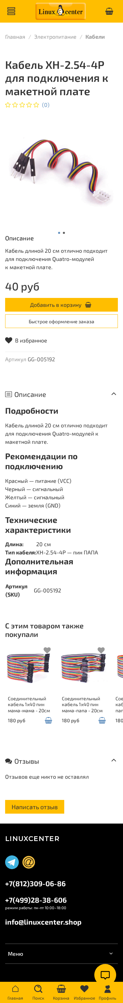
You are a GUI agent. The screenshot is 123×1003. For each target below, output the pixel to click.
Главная (15, 36)
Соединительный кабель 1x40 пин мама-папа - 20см (82, 704)
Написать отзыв (35, 807)
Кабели (95, 36)
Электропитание (55, 36)
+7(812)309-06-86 (35, 883)
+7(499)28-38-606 (36, 899)
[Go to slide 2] (64, 233)
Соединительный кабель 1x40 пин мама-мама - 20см (29, 704)
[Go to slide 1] (59, 233)
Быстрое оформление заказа (61, 321)
